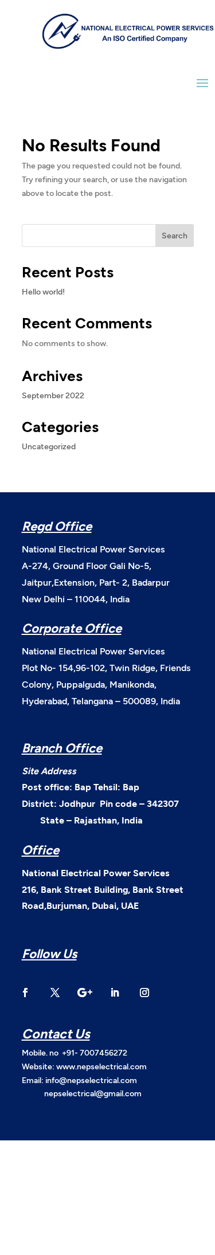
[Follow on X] (55, 992)
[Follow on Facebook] (25, 992)
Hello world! (43, 291)
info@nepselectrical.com (91, 1080)
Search (174, 235)
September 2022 (53, 395)
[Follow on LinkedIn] (114, 992)
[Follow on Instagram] (144, 992)
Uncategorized (49, 446)
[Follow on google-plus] (84, 992)
